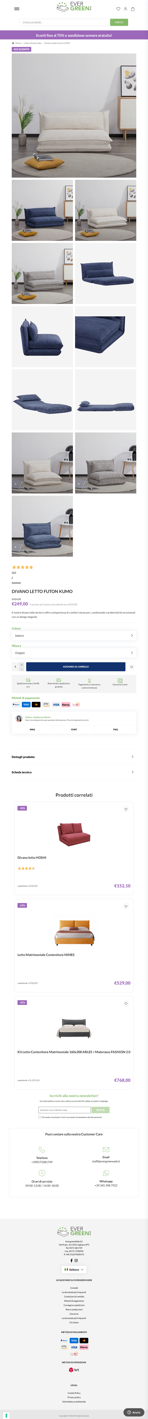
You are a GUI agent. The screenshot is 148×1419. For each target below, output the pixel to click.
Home (18, 43)
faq (115, 729)
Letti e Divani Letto (33, 43)
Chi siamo (74, 1322)
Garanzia (74, 1313)
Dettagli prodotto (23, 757)
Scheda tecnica (22, 772)
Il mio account (125, 9)
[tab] (74, 757)
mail (32, 729)
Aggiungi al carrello (76, 666)
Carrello (133, 9)
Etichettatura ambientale (74, 1401)
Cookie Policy (74, 1393)
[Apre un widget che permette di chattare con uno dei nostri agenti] (133, 1412)
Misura (16, 645)
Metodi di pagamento (74, 1301)
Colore (16, 628)
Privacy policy (74, 1397)
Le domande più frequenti (74, 1292)
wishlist (118, 9)
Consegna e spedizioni (74, 1305)
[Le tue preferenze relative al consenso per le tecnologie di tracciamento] (6, 1415)
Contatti (74, 1288)
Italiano (74, 1269)
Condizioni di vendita (74, 1296)
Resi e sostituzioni (74, 1309)
